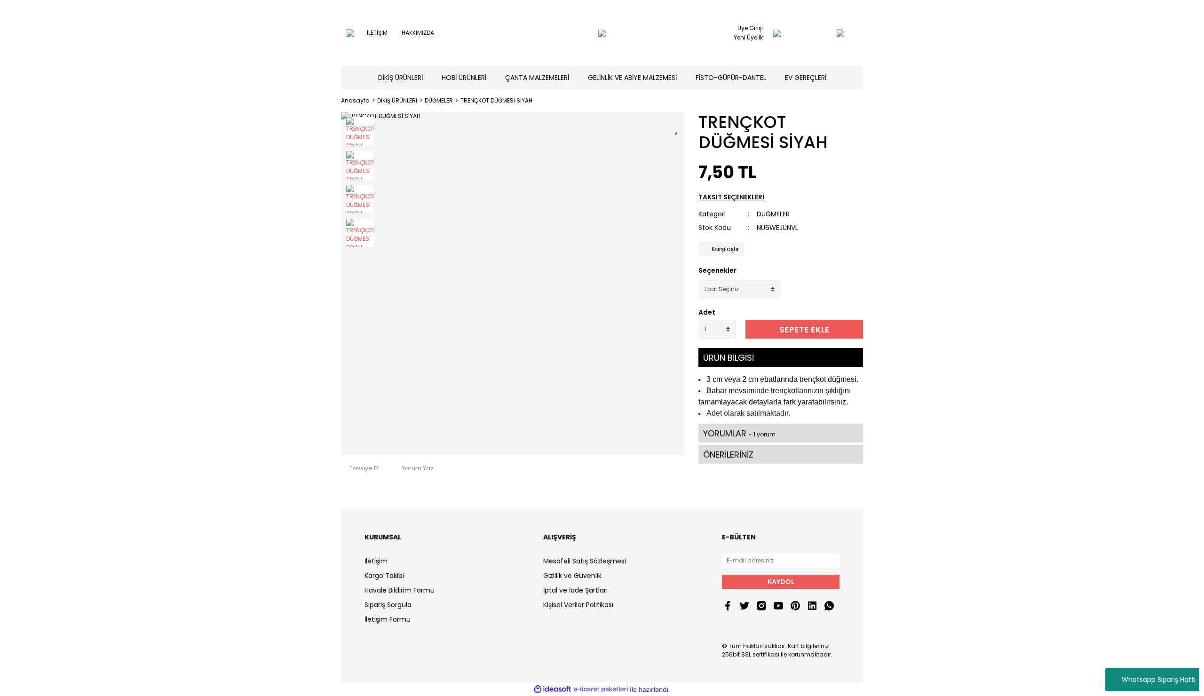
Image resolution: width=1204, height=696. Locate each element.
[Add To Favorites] (677, 127)
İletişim (376, 561)
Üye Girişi (750, 28)
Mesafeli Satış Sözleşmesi (584, 561)
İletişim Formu (387, 619)
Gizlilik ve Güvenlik (572, 575)
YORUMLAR (739, 433)
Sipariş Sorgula (388, 604)
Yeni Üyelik (748, 37)
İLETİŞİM (377, 33)
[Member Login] (777, 33)
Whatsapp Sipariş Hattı (1159, 679)
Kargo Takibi (384, 575)
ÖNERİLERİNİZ (728, 454)
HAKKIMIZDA (418, 33)
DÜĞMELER (773, 214)
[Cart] (821, 33)
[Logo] (602, 33)
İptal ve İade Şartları (575, 590)
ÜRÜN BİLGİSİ (728, 358)
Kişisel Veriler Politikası (578, 604)
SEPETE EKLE (804, 329)
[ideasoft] (552, 689)
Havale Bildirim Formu (399, 590)
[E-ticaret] (600, 689)
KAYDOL (781, 581)
